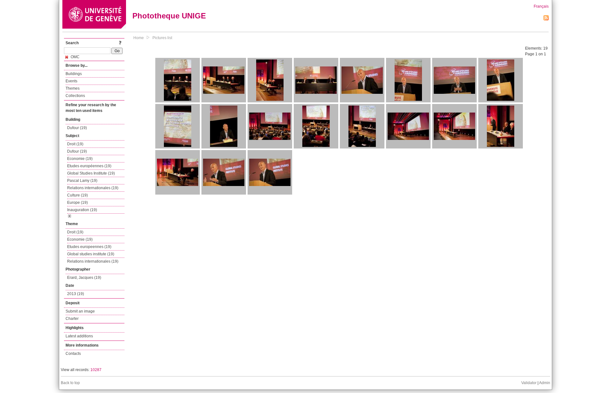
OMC (75, 57)
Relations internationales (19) (92, 188)
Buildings (74, 74)
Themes (73, 88)
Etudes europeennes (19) (89, 247)
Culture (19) (77, 195)
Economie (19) (80, 158)
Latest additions (79, 336)
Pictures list (162, 38)
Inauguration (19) (82, 210)
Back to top (70, 383)
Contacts (73, 353)
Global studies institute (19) (90, 254)
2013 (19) (75, 294)
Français (541, 6)
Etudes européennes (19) (89, 166)
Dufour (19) (77, 128)
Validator (529, 383)
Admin (544, 383)
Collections (75, 95)
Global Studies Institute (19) (91, 173)
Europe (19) (77, 202)
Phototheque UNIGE (169, 15)
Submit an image (80, 311)
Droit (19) (75, 144)
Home (138, 38)
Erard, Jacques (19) (84, 277)
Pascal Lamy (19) (82, 180)
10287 (96, 370)
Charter (72, 318)
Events (71, 81)
